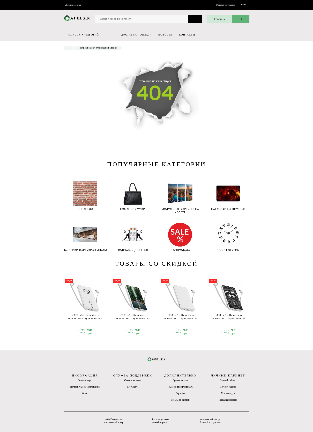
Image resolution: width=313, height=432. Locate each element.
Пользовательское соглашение (85, 387)
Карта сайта (132, 387)
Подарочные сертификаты (180, 387)
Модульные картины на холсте (180, 210)
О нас (85, 393)
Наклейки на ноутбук (228, 209)
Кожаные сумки (132, 209)
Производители (180, 380)
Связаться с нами (132, 380)
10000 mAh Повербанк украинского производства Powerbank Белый (181, 318)
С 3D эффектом (228, 250)
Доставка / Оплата (136, 34)
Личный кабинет (228, 380)
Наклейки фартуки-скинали (85, 250)
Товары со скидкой (180, 400)
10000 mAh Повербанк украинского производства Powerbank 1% (85, 318)
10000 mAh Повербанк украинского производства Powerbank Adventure (133, 318)
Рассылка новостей (228, 400)
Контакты (187, 34)
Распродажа (180, 250)
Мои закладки (228, 393)
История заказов (228, 387)
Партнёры (180, 393)
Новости (165, 34)
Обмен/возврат (85, 380)
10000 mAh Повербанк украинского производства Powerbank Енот (229, 318)
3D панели (85, 209)
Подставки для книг (133, 250)
